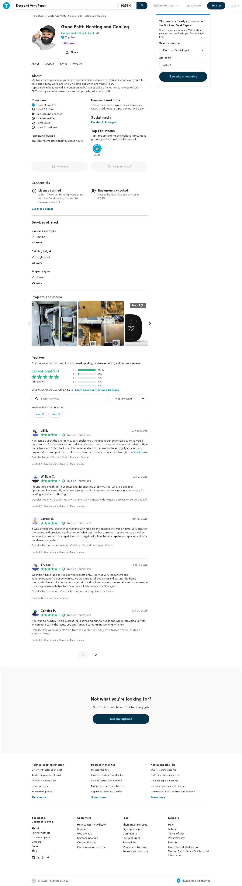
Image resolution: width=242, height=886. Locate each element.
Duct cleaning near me (163, 770)
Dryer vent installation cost (47, 770)
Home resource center (91, 847)
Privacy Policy (176, 838)
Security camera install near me (168, 786)
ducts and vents (56, 16)
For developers (41, 837)
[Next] (96, 654)
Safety (172, 829)
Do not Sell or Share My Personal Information (188, 853)
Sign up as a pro (133, 829)
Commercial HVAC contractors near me (173, 791)
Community (130, 833)
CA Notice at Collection (183, 847)
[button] (45, 37)
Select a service (169, 43)
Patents (173, 842)
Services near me (87, 838)
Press (35, 846)
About (35, 64)
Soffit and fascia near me (165, 775)
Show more (39, 797)
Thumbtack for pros (135, 824)
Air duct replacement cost (46, 775)
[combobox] (64, 5)
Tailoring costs (40, 786)
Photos (63, 64)
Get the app (84, 833)
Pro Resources (131, 838)
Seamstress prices (42, 791)
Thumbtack (38, 16)
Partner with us (41, 832)
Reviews (77, 64)
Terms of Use (176, 833)
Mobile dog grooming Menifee (108, 786)
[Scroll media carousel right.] (150, 323)
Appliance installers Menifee (106, 791)
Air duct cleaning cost (44, 780)
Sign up (82, 829)
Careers (36, 841)
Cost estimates (86, 842)
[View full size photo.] (54, 323)
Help (171, 824)
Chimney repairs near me (164, 780)
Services (49, 64)
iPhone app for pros (135, 847)
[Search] (142, 5)
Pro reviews (130, 842)
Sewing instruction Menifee (106, 780)
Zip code (165, 57)
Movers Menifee (100, 770)
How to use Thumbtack (91, 824)
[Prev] (83, 654)
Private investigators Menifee (107, 775)
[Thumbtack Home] (6, 5)
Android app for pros (135, 851)
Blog (34, 850)
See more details (42, 208)
